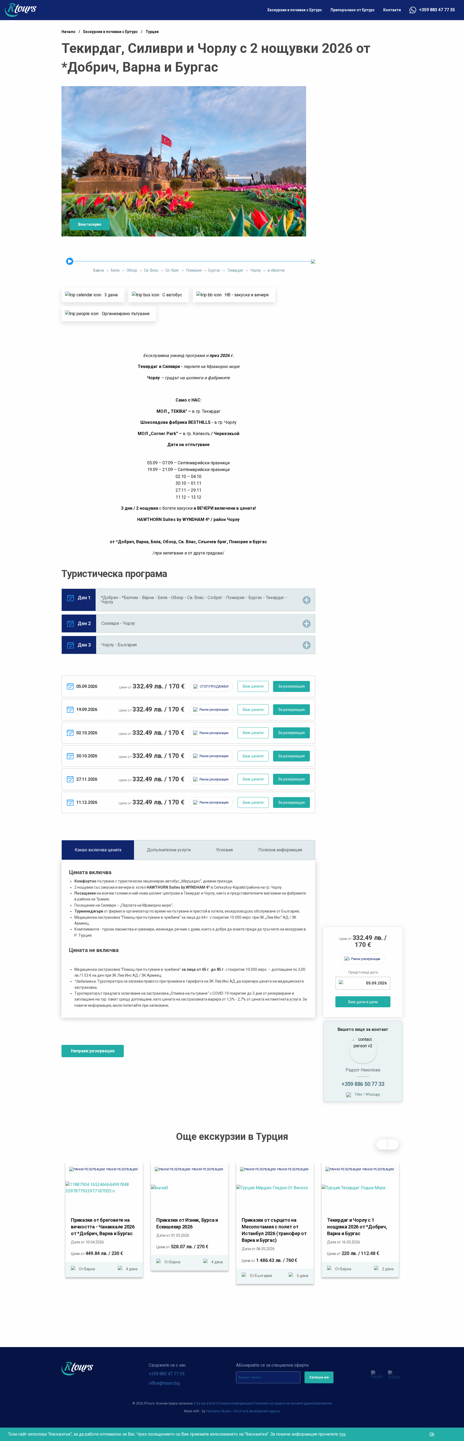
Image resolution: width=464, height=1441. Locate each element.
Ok (431, 1434)
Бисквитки (324, 1403)
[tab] (188, 600)
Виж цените (253, 686)
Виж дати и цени (363, 1002)
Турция (152, 32)
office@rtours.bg (164, 1383)
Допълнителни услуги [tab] (169, 849)
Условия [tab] (224, 849)
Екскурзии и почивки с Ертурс (294, 10)
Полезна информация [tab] (280, 849)
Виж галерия (89, 224)
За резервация (291, 686)
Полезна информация (235, 1403)
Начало (68, 32)
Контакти (392, 10)
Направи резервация (92, 1050)
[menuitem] (294, 10)
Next (392, 1144)
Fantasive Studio (218, 1411)
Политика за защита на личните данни (284, 1403)
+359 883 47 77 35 (437, 9)
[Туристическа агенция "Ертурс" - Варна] (21, 9)
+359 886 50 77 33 (363, 1084)
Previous (381, 1144)
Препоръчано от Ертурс (353, 10)
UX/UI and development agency (256, 1411)
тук (342, 1434)
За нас (201, 1403)
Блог (212, 1403)
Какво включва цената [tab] (98, 849)
